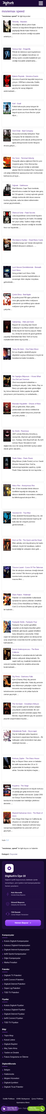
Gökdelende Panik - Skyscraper (24, 731)
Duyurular (13, 854)
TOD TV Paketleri (11, 992)
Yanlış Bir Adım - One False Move (25, 349)
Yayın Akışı (8, 1036)
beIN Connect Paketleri (14, 980)
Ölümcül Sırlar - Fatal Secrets (23, 213)
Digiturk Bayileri (10, 1044)
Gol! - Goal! (16, 104)
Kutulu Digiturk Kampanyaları (16, 941)
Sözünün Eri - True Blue (21, 513)
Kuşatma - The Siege (20, 786)
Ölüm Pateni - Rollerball (21, 595)
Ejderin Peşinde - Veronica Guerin (25, 76)
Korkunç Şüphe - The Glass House (25, 758)
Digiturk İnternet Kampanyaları (16, 950)
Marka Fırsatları (10, 962)
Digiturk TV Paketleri (12, 975)
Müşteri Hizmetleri (11, 1078)
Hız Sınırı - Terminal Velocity (23, 158)
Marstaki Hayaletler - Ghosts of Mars (26, 404)
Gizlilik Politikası (9, 1099)
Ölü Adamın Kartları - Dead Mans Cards (27, 240)
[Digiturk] (8, 3)
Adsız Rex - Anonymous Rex (23, 486)
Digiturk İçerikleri (11, 1083)
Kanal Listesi (9, 1040)
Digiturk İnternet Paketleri (14, 984)
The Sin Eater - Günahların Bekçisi (25, 704)
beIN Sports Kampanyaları (15, 954)
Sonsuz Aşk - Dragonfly (21, 49)
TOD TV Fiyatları (11, 1022)
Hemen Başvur (21, 923)
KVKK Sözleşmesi (23, 1099)
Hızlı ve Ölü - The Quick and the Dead (27, 540)
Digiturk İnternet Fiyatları (14, 1014)
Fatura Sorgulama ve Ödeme (16, 1057)
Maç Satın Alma (10, 1048)
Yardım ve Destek (11, 1053)
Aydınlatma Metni (23, 1102)
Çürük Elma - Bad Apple (21, 295)
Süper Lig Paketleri (12, 988)
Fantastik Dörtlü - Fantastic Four (24, 622)
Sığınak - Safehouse (20, 185)
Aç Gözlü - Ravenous (20, 431)
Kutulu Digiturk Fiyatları (14, 1005)
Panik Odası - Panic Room (22, 458)
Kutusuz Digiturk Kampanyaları (17, 945)
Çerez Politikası (37, 1099)
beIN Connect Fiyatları (13, 1018)
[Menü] (40, 3)
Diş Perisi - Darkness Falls (22, 677)
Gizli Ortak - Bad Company (22, 131)
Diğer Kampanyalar (12, 958)
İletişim (7, 1070)
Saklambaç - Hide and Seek (23, 322)
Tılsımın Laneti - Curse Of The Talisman (27, 567)
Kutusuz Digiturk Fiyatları (14, 1010)
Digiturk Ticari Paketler (13, 1087)
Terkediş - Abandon (19, 22)
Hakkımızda (9, 1074)
